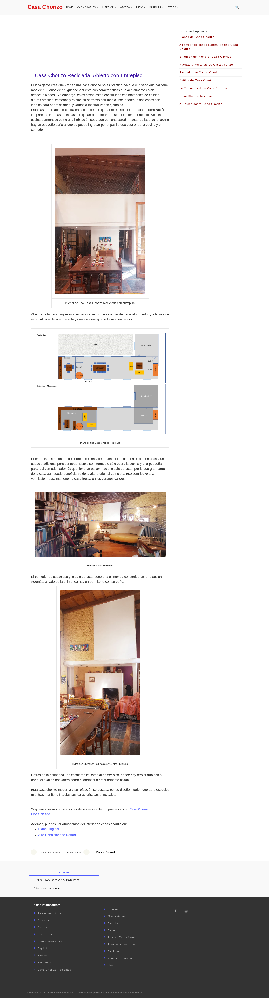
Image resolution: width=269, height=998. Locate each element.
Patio (139, 7)
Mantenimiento (118, 916)
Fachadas (44, 962)
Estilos (42, 955)
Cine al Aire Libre (50, 941)
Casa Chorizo (45, 7)
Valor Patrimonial (120, 958)
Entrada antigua (74, 852)
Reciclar (113, 951)
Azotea (125, 7)
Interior (108, 7)
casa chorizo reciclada (54, 969)
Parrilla (155, 7)
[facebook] (177, 911)
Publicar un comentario (46, 888)
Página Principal (105, 851)
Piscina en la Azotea (123, 937)
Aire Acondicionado (51, 913)
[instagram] (187, 911)
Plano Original (48, 829)
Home (70, 7)
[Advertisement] (100, 42)
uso (110, 965)
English (43, 948)
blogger (64, 872)
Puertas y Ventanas (122, 944)
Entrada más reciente (49, 852)
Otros (172, 7)
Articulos (44, 920)
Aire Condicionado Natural (57, 835)
